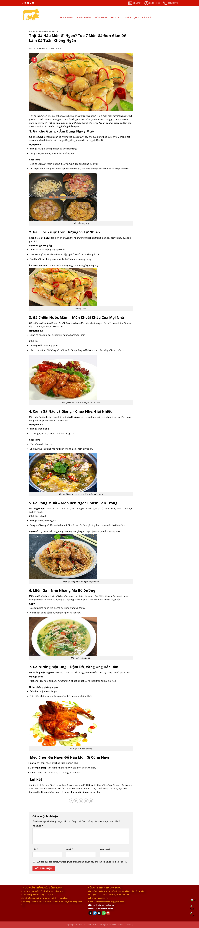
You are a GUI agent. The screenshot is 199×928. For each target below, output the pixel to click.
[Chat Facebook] (193, 915)
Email (69, 849)
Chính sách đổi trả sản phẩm (100, 908)
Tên (35, 849)
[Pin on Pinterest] (86, 801)
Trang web (105, 849)
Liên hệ (146, 17)
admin (58, 48)
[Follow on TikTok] (23, 3)
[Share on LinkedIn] (91, 801)
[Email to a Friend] (81, 801)
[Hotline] (193, 901)
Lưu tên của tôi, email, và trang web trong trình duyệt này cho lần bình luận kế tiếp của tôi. (82, 861)
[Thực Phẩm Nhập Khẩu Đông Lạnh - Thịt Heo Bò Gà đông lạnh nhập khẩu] (38, 16)
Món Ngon (101, 17)
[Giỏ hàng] (175, 17)
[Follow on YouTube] (33, 3)
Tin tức (115, 17)
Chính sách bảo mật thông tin (101, 905)
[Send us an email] (28, 3)
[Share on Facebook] (71, 801)
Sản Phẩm (66, 17)
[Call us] (30, 3)
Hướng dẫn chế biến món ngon (43, 32)
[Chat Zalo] (193, 908)
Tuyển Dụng (130, 17)
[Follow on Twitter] (25, 3)
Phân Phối (83, 17)
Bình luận (37, 825)
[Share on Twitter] (76, 801)
